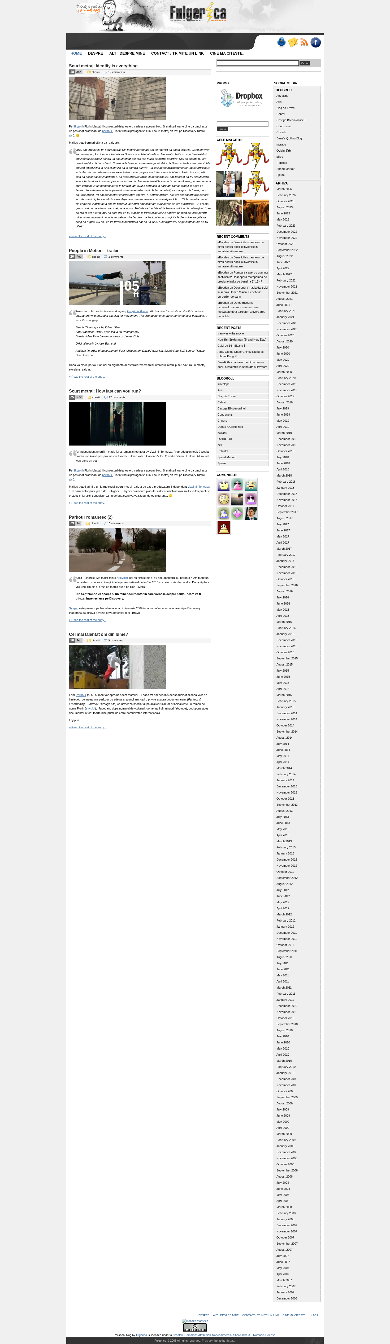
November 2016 (286, 573)
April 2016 (282, 615)
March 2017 (284, 548)
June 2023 (283, 213)
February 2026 (286, 195)
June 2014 (283, 749)
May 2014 (282, 755)
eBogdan (223, 242)
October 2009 (285, 1091)
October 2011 (285, 944)
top (315, 1315)
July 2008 (282, 1182)
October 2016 (285, 579)
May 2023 (282, 219)
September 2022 (287, 250)
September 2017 (287, 512)
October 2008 (285, 1164)
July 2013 (282, 816)
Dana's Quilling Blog (230, 426)
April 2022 (282, 268)
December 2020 (286, 323)
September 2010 (287, 1024)
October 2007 (285, 1237)
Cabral (222, 402)
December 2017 (286, 493)
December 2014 (286, 713)
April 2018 (282, 469)
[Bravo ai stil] (251, 484)
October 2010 (285, 1018)
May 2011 (282, 975)
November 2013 (286, 792)
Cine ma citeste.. (227, 53)
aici (71, 135)
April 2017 (282, 542)
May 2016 (282, 609)
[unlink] (224, 512)
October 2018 (285, 451)
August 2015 (284, 664)
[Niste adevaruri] (256, 213)
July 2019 (282, 408)
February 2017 (286, 554)
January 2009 (285, 1146)
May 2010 (282, 1048)
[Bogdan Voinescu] (224, 527)
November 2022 (286, 237)
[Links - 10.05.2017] (229, 185)
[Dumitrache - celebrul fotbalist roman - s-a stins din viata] (256, 185)
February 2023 (286, 225)
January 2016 (285, 634)
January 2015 (285, 707)
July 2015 (282, 670)
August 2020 (284, 341)
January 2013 (285, 853)
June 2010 (283, 1042)
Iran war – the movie (231, 333)
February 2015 (286, 701)
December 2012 (286, 859)
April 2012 (282, 908)
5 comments (115, 640)
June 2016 (283, 603)
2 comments (116, 256)
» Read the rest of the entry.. (87, 236)
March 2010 (284, 1060)
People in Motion (137, 311)
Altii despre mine (127, 53)
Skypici (78, 126)
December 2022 (286, 231)
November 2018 (286, 445)
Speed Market (227, 457)
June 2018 (283, 463)
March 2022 (284, 274)
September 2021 (287, 292)
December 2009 (286, 1079)
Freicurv (207, 1340)
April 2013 (282, 835)
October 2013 (285, 798)
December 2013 (286, 786)
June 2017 (283, 530)
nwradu (222, 432)
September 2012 (287, 877)
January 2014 (285, 780)
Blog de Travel (227, 396)
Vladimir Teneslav (199, 486)
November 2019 (286, 390)
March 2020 (284, 371)
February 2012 (286, 920)
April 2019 (282, 426)
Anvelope (223, 384)
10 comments (115, 523)
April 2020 (282, 365)
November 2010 (286, 1011)
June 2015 (283, 676)
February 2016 (286, 627)
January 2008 (285, 1219)
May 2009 (282, 1121)
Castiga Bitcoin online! (232, 408)
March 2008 (284, 1207)
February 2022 (286, 280)
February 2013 (286, 847)
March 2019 (284, 432)
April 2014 (282, 762)
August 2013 (284, 810)
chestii (95, 71)
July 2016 (282, 597)
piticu (221, 445)
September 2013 (287, 804)
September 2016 (287, 585)
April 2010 (282, 1054)
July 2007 (282, 1255)
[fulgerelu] (251, 498)
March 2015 (284, 695)
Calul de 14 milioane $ (231, 345)
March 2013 (284, 841)
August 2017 (284, 518)
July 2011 (282, 963)
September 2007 (287, 1243)
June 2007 (283, 1261)
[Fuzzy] (237, 484)
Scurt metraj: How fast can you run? (105, 391)
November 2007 (286, 1231)
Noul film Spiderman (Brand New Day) (242, 339)
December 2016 (286, 567)
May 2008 (282, 1194)
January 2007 (285, 1292)
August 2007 (284, 1249)
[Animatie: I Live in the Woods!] (229, 213)
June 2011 (283, 969)
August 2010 (284, 1030)
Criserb (222, 420)
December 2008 (286, 1152)
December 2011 (286, 932)
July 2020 (282, 347)
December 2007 (286, 1225)
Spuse (222, 463)
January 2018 (285, 487)
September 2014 (287, 731)
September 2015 (287, 658)
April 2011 (282, 981)
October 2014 (285, 725)
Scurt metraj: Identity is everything (103, 66)
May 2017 (282, 536)
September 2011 (286, 951)
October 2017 (285, 506)
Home (76, 53)
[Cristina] (224, 498)
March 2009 (284, 1133)
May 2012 (282, 902)
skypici (90, 708)
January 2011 (285, 999)
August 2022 (284, 256)
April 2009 (282, 1127)
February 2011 (285, 993)
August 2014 (284, 737)
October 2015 (285, 652)
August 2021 (284, 298)
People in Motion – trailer (94, 250)
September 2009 (287, 1097)
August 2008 (284, 1176)
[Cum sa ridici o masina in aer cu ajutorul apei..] (229, 156)
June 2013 (283, 823)
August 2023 (284, 207)
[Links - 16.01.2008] (256, 156)
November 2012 (286, 865)
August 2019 (284, 402)
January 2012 (285, 926)
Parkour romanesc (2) (90, 517)
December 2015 (286, 640)
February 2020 (286, 378)
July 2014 (282, 743)
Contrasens (225, 414)
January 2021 (285, 317)
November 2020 (286, 329)
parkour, (107, 131)
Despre (95, 53)
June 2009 (283, 1115)
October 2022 (285, 243)
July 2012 (282, 890)
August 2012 (284, 883)
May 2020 (282, 359)
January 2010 (285, 1072)
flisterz (230, 1340)
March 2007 (284, 1280)
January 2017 (285, 560)
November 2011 (286, 938)
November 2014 (286, 719)
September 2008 (287, 1170)
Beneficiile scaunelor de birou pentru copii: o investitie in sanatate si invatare (241, 247)
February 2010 (286, 1066)
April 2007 (282, 1274)
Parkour (81, 695)
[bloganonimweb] (237, 498)
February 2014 (286, 774)
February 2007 (286, 1286)
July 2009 (282, 1109)
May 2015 (282, 682)
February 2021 (286, 310)
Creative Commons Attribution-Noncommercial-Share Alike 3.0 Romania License (224, 1335)
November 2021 (286, 286)
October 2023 (285, 201)
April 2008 (282, 1200)
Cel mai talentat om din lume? (98, 634)
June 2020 (283, 353)
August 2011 (284, 957)
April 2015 (282, 688)
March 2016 (284, 621)
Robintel (223, 451)
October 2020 (285, 335)
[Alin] (251, 512)
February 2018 (286, 481)
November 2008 (286, 1158)
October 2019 (285, 396)
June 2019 (283, 414)
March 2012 (284, 914)
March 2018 (284, 475)
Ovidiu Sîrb (225, 438)
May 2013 (282, 829)
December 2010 (286, 1005)
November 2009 (286, 1085)
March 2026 (284, 189)
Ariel (220, 390)
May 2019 (282, 420)
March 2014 (284, 768)
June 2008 (283, 1188)
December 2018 (286, 438)
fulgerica (141, 1335)
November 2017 (286, 499)
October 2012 (285, 871)
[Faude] (237, 512)
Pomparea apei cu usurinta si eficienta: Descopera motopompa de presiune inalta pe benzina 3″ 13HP (243, 277)
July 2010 (282, 1036)
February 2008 (286, 1213)
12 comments (116, 71)
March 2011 (284, 987)
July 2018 (282, 457)
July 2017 (282, 524)
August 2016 (284, 591)
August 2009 (284, 1103)
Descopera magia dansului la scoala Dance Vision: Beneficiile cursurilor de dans (243, 292)
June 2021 (283, 304)
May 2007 (282, 1268)
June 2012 (283, 896)
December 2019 (286, 384)
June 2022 (283, 262)
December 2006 (286, 1298)
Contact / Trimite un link (177, 53)
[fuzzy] (224, 484)
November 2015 (286, 646)
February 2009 (286, 1140)
